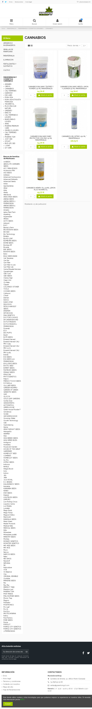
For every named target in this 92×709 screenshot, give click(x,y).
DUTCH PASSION (9, 322)
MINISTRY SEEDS (9, 537)
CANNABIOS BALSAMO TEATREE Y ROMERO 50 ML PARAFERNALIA (40, 87)
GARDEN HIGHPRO (10, 388)
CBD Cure (7, 273)
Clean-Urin (7, 280)
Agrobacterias (8, 186)
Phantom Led (8, 589)
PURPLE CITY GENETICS (12, 627)
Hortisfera (6, 445)
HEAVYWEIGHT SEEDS (11, 429)
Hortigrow (7, 442)
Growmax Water (9, 418)
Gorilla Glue (7, 401)
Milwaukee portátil (10, 534)
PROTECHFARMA (9, 613)
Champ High (8, 278)
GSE (5, 423)
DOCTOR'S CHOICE (10, 317)
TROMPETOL (9, 104)
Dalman (6, 298)
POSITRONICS (8, 605)
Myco (5, 550)
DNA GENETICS (9, 315)
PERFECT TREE (8, 587)
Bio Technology (9, 234)
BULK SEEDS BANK (10, 256)
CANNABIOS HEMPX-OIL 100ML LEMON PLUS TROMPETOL (40, 189)
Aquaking (6, 214)
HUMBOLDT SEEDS (10, 458)
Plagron (6, 600)
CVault (5, 295)
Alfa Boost (7, 195)
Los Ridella (7, 506)
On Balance (7, 572)
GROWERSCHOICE (10, 416)
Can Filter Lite (8, 267)
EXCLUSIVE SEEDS (10, 363)
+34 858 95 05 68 (56, 682)
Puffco (5, 616)
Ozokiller (6, 578)
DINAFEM (6, 311)
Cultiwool (6, 293)
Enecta (5, 355)
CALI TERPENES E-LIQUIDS (11, 116)
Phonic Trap (7, 598)
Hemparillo (7, 431)
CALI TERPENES (10, 91)
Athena (5, 219)
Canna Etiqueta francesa (12, 269)
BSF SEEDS (7, 249)
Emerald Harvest (9, 339)
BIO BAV (6, 232)
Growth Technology (10, 420)
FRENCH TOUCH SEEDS (12, 381)
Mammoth (7, 517)
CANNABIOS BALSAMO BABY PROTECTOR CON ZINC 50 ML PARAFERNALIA (41, 138)
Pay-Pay (6, 585)
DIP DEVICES (8, 313)
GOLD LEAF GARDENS (11, 398)
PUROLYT (6, 624)
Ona (4, 574)
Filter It (5, 379)
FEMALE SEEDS (9, 372)
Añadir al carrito (46, 95)
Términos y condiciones (12, 681)
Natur (5, 556)
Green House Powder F (12, 409)
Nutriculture (7, 567)
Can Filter (6, 262)
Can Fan (6, 260)
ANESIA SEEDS (8, 199)
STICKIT (8, 141)
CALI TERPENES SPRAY (10, 134)
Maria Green (7, 521)
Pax (4, 583)
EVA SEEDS (7, 357)
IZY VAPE (8, 148)
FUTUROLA (7, 383)
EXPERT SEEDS (8, 368)
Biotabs (6, 236)
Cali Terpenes (8, 258)
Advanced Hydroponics (12, 177)
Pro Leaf (6, 607)
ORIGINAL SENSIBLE (10, 576)
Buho (5, 254)
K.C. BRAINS (7, 482)
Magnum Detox (9, 515)
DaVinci (6, 300)
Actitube (6, 175)
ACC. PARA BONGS (10, 168)
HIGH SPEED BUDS (10, 440)
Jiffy (4, 475)
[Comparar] (40, 83)
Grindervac (7, 412)
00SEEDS (6, 162)
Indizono (6, 464)
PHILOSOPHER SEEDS (11, 596)
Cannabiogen (8, 271)
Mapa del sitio (8, 687)
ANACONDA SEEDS (10, 197)
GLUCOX (6, 396)
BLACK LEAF (8, 238)
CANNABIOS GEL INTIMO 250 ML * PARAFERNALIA (74, 137)
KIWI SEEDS (7, 493)
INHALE (6, 467)
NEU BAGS (7, 559)
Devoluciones (19, 2)
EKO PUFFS (7, 333)
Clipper (6, 284)
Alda (5, 190)
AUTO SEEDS (8, 221)
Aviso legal (28, 2)
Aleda (5, 192)
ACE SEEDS (7, 173)
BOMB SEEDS (8, 243)
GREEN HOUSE (8, 407)
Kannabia (6, 486)
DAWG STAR (8, 302)
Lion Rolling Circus (10, 502)
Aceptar (8, 704)
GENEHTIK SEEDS (9, 392)
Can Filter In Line (9, 265)
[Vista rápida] (44, 83)
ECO (5, 331)
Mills (5, 530)
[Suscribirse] (26, 651)
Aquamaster (7, 216)
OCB (5, 570)
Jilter (5, 477)
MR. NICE (6, 548)
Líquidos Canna (9, 504)
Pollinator (6, 602)
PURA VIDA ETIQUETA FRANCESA (13, 101)
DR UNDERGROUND (10, 320)
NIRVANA (6, 563)
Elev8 (5, 335)
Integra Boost (8, 469)
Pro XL (5, 609)
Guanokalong (8, 425)
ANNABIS (8, 84)
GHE (5, 394)
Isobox (5, 473)
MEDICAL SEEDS (9, 528)
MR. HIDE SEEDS (9, 545)
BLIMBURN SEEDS (9, 241)
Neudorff (6, 561)
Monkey (6, 539)
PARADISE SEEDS (9, 581)
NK (4, 565)
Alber (5, 188)
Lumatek (6, 508)
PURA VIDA (9, 97)
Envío (11, 2)
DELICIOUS (7, 304)
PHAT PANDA (8, 594)
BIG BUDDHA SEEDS (10, 230)
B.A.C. (5, 225)
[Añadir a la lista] (37, 83)
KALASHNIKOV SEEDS (11, 484)
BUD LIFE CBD (10, 143)
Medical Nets (8, 526)
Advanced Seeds (9, 181)
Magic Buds (7, 510)
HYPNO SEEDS (8, 462)
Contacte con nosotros (11, 684)
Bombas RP (7, 245)
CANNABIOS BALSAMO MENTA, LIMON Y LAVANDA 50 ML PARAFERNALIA (74, 87)
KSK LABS (8, 95)
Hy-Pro (6, 460)
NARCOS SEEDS (9, 554)
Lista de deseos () (84, 2)
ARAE (7, 124)
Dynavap (6, 328)
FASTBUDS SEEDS (9, 370)
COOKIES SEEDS (9, 291)
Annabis (6, 210)
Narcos (6, 552)
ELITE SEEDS (8, 337)
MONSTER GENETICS (11, 543)
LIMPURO (6, 499)
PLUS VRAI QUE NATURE (10, 107)
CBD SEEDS (7, 276)
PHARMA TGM (10, 137)
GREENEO (8, 110)
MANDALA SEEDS (9, 519)
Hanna (5, 427)
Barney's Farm (8, 227)
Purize (5, 622)
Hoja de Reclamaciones (11, 690)
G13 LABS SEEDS (9, 385)
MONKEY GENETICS (10, 541)
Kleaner (6, 495)
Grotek (5, 414)
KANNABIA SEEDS (9, 488)
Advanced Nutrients (10, 179)
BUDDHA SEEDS (9, 252)
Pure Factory (8, 618)
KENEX (5, 491)
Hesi (5, 436)
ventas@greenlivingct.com (59, 685)
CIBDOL (8, 86)
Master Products (9, 524)
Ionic (5, 471)
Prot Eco (6, 611)
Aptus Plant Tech (9, 212)
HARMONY (9, 93)
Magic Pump (8, 513)
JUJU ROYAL (8, 480)
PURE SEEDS (8, 620)
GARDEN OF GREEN (10, 390)
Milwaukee (7, 532)
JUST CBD (8, 139)
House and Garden (10, 447)
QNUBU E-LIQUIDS (11, 130)
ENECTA (8, 113)
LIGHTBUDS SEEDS (10, 497)
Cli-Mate (6, 282)
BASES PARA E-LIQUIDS (10, 120)
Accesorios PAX (9, 170)
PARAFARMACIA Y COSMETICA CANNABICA (10, 79)
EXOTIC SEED (8, 366)
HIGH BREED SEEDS (10, 438)
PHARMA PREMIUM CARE (12, 127)
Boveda (6, 247)
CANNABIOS (9, 89)
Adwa (5, 184)
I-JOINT (7, 146)
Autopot (6, 223)
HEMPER (6, 434)
